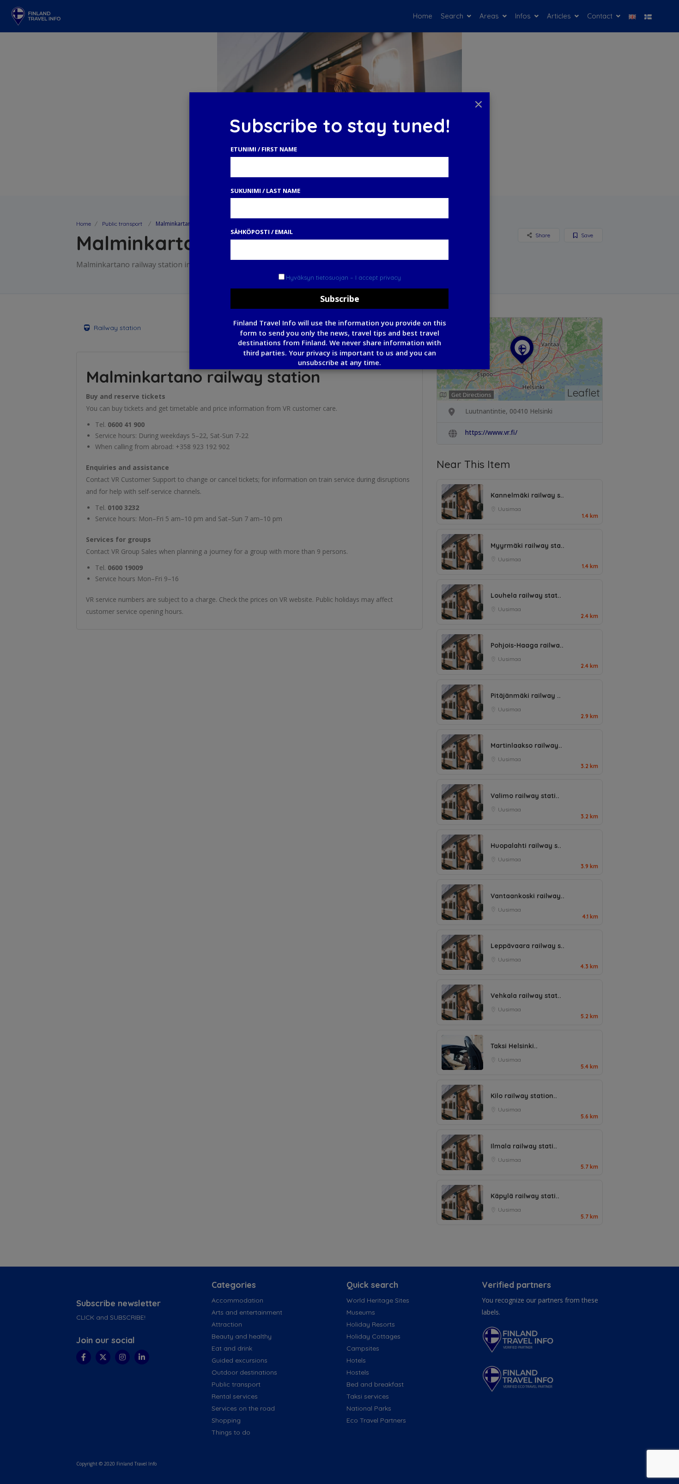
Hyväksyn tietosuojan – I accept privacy (343, 277)
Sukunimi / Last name (265, 190)
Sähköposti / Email (261, 232)
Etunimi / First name (263, 149)
